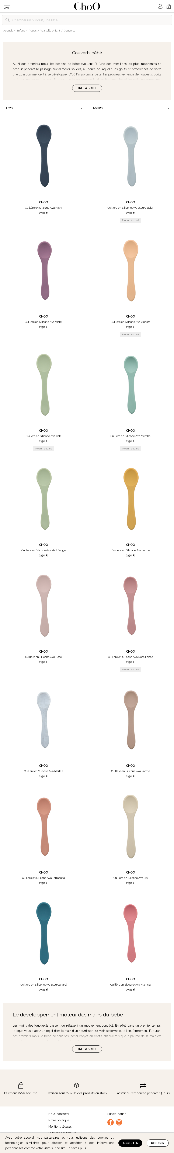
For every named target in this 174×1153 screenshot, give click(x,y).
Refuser (157, 1143)
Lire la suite (87, 88)
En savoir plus (76, 1148)
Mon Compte (160, 6)
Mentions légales (60, 1126)
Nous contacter (58, 1114)
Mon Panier (166, 4)
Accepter (130, 1143)
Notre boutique (58, 1120)
